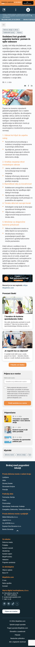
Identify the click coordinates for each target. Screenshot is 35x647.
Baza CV (5, 573)
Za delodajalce (8, 567)
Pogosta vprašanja (8, 562)
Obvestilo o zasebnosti (17, 631)
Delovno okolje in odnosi (23, 14)
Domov (4, 14)
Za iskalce (6, 539)
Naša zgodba (6, 583)
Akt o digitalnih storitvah (17, 642)
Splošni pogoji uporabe (17, 624)
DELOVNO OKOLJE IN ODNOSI (11, 19)
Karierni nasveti (11, 14)
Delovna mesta (7, 542)
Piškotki (17, 635)
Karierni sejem (7, 554)
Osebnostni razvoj (8, 32)
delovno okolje (21, 455)
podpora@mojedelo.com (12, 597)
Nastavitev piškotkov (17, 638)
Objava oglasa (7, 570)
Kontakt (5, 586)
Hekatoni (5, 559)
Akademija (6, 551)
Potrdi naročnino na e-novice (17, 403)
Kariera (19, 32)
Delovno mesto (9, 455)
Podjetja (5, 545)
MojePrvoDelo (7, 557)
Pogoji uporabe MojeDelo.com (17, 628)
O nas (4, 580)
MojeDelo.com (8, 577)
